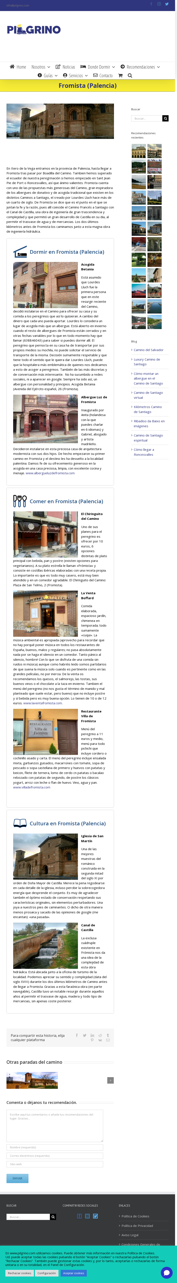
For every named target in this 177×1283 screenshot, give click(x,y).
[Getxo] (138, 306)
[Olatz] (154, 213)
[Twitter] (95, 1216)
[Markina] (138, 228)
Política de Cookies (135, 1216)
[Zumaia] (138, 197)
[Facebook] (79, 1216)
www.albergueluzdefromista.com (50, 473)
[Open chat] (167, 1273)
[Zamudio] (154, 275)
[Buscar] (130, 75)
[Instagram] (87, 1216)
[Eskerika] (138, 260)
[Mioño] (154, 322)
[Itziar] (154, 197)
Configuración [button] (47, 1273)
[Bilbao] (138, 291)
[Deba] (138, 213)
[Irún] (138, 151)
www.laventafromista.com (42, 703)
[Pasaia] (154, 151)
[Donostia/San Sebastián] (138, 166)
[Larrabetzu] (154, 260)
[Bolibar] (154, 228)
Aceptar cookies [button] (73, 1273)
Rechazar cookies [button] (19, 1273)
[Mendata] (138, 244)
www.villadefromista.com (31, 787)
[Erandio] (154, 291)
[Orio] (154, 166)
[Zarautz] (138, 182)
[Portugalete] (154, 306)
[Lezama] (138, 275)
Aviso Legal (130, 1235)
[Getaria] (154, 182)
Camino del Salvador (149, 350)
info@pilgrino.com (17, 5)
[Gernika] (154, 244)
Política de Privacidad (137, 1225)
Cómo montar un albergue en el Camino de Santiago (148, 378)
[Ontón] (138, 322)
